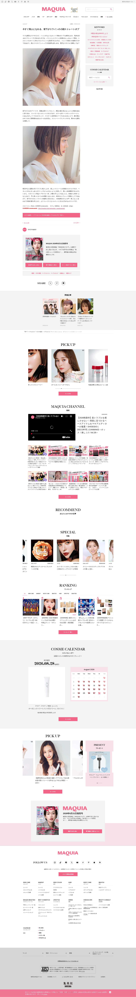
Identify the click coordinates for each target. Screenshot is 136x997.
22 (104, 689)
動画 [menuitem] (40, 932)
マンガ (25, 953)
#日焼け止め (92, 54)
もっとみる (68, 393)
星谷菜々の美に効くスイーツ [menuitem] (75, 920)
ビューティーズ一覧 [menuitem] (28, 907)
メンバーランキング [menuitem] (28, 912)
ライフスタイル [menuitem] (94, 16)
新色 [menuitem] (38, 16)
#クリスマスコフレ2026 (94, 39)
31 (79, 697)
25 (84, 693)
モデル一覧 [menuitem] (42, 935)
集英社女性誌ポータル (128, 1)
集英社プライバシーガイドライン (87, 976)
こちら (83, 971)
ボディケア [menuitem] (49, 16)
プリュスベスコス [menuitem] (42, 916)
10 (79, 685)
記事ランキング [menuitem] (27, 910)
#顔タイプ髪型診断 (95, 51)
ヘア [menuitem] (43, 16)
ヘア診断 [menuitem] (70, 895)
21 (99, 689)
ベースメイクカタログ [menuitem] (43, 892)
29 (104, 693)
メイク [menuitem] (33, 16)
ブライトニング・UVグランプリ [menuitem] (45, 913)
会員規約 (103, 976)
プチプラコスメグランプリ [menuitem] (45, 910)
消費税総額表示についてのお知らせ (68, 961)
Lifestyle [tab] (66, 593)
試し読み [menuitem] (41, 927)
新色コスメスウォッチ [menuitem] (58, 892)
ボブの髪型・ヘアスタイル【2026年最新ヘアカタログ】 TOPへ (44, 215)
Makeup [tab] (38, 593)
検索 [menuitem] (24, 933)
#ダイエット (91, 57)
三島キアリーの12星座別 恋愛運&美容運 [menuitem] (90, 908)
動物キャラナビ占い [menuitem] (89, 911)
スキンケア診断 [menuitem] (27, 892)
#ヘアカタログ (54, 273)
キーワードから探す (99, 81)
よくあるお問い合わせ (67, 976)
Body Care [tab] (46, 593)
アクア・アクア (40, 706)
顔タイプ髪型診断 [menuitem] (103, 907)
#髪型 (32, 273)
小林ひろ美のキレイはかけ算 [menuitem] (75, 909)
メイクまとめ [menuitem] (41, 889)
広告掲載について (51, 976)
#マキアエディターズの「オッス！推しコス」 (99, 48)
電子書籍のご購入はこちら (92, 831)
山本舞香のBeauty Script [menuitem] (74, 923)
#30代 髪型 (38, 273)
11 (84, 685)
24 (79, 693)
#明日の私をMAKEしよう (99, 33)
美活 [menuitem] (56, 16)
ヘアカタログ (31, 331)
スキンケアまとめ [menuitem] (27, 889)
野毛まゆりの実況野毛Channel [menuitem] (74, 916)
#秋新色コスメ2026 (106, 39)
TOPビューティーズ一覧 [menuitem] (29, 905)
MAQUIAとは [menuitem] (42, 937)
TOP (25, 331)
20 (94, 689)
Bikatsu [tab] (54, 593)
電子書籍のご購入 (51, 265)
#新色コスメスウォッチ (102, 45)
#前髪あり (62, 273)
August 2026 (89, 669)
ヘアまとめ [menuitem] (71, 892)
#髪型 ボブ (68, 273)
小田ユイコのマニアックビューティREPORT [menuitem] (75, 913)
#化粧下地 (107, 54)
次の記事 (76, 222)
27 (94, 693)
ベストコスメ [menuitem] (84, 16)
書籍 (70, 953)
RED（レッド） (53, 706)
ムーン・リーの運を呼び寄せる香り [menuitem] (90, 914)
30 (74, 697)
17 (79, 689)
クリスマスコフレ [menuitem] (57, 887)
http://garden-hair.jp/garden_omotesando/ (51, 208)
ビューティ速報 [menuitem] (57, 895)
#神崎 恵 (93, 45)
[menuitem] (30, 883)
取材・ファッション (52, 953)
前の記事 (26, 223)
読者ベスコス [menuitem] (41, 907)
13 (94, 685)
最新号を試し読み (33, 265)
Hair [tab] (60, 593)
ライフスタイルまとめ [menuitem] (58, 907)
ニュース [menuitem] (25, 887)
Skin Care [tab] (31, 593)
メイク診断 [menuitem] (41, 895)
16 (73, 689)
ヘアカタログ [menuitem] (71, 889)
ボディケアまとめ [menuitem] (88, 889)
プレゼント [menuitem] (76, 16)
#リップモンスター (100, 57)
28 (99, 693)
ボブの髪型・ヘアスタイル (43, 331)
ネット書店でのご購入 (69, 265)
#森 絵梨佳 (92, 42)
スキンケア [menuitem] (26, 16)
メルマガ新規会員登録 (68, 874)
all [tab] (25, 593)
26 (89, 693)
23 (74, 693)
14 (99, 685)
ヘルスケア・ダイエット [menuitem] (105, 889)
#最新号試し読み (99, 60)
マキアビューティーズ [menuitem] (65, 16)
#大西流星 (99, 42)
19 (89, 689)
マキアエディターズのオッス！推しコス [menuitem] (75, 905)
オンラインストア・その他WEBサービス (100, 953)
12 (89, 685)
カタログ (25, 24)
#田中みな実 (106, 42)
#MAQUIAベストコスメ (99, 36)
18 (84, 689)
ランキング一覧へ (68, 632)
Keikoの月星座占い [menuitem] (88, 905)
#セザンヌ (108, 57)
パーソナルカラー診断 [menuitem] (104, 905)
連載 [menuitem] (102, 16)
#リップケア (100, 54)
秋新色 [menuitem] (55, 889)
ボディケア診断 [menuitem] (87, 892)
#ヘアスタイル (46, 273)
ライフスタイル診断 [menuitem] (58, 910)
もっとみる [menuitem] (109, 16)
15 (104, 685)
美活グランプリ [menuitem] (102, 887)
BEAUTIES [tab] (74, 593)
